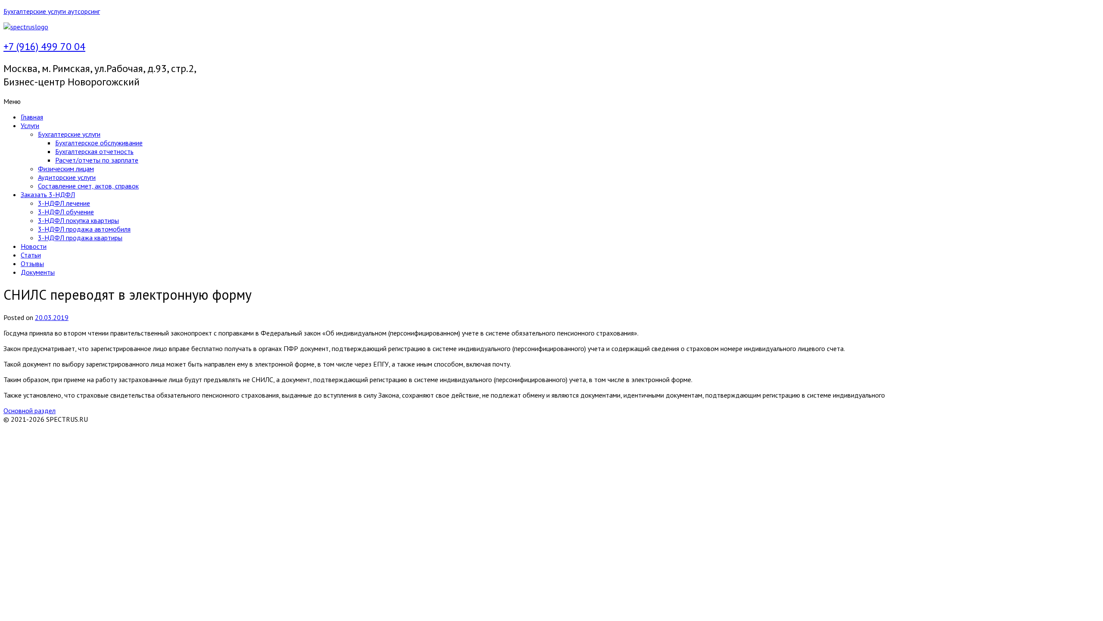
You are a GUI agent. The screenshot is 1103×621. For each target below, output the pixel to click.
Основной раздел (29, 410)
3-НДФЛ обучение (66, 211)
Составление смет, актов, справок (88, 186)
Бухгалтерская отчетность (94, 151)
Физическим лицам (66, 168)
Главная (32, 117)
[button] (551, 101)
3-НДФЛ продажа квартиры (80, 237)
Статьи (31, 255)
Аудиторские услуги (67, 177)
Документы (38, 272)
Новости (34, 246)
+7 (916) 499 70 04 (44, 46)
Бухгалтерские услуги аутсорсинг (51, 11)
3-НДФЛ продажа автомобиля (84, 229)
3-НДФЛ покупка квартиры (78, 220)
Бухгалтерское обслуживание (99, 142)
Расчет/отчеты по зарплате (96, 160)
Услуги (30, 125)
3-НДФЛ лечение (64, 203)
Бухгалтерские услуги (69, 134)
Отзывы (32, 263)
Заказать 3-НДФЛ (48, 194)
